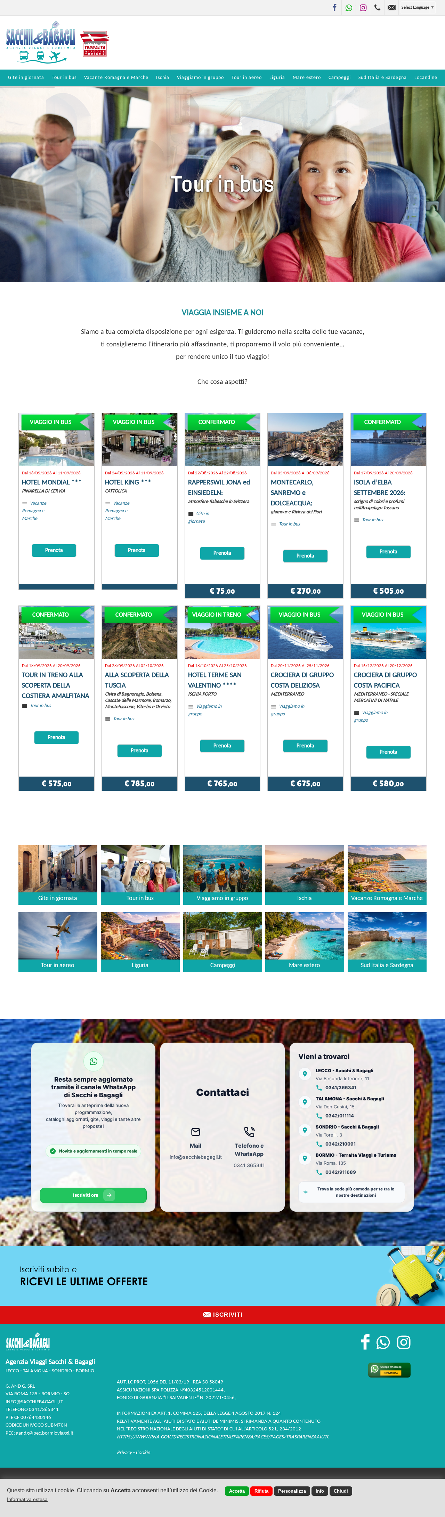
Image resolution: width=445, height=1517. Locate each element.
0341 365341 (249, 1165)
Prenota (54, 550)
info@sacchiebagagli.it (196, 1157)
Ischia (162, 77)
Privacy (124, 1452)
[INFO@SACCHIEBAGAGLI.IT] (391, 7)
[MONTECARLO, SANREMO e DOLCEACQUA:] (305, 439)
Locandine (425, 77)
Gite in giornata (26, 77)
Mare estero (307, 77)
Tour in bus (64, 77)
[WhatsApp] (349, 7)
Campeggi (340, 77)
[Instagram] (363, 7)
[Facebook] (334, 7)
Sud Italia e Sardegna (382, 77)
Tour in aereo (247, 77)
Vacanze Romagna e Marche (116, 77)
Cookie (143, 1452)
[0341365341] (377, 7)
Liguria (277, 77)
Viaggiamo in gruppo (200, 77)
